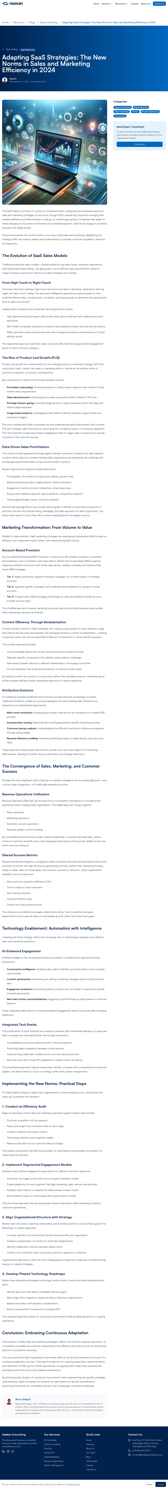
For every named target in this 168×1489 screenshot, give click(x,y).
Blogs (32, 22)
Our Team (90, 1452)
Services (90, 1444)
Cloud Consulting (52, 1444)
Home (96, 3)
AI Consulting (50, 1440)
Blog (88, 1457)
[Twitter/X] (13, 1451)
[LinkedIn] (3, 1451)
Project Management (54, 1465)
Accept (161, 1484)
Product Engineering (53, 1461)
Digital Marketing (48, 22)
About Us (145, 3)
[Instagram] (8, 1451)
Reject (149, 1484)
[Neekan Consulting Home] (13, 3)
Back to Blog (11, 49)
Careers (134, 3)
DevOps (48, 1448)
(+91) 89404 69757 (141, 1450)
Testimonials (91, 1461)
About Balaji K (23, 1399)
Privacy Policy (74, 1484)
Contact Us (159, 3)
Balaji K (12, 78)
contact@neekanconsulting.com (147, 1454)
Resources (18, 22)
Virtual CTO (49, 1452)
